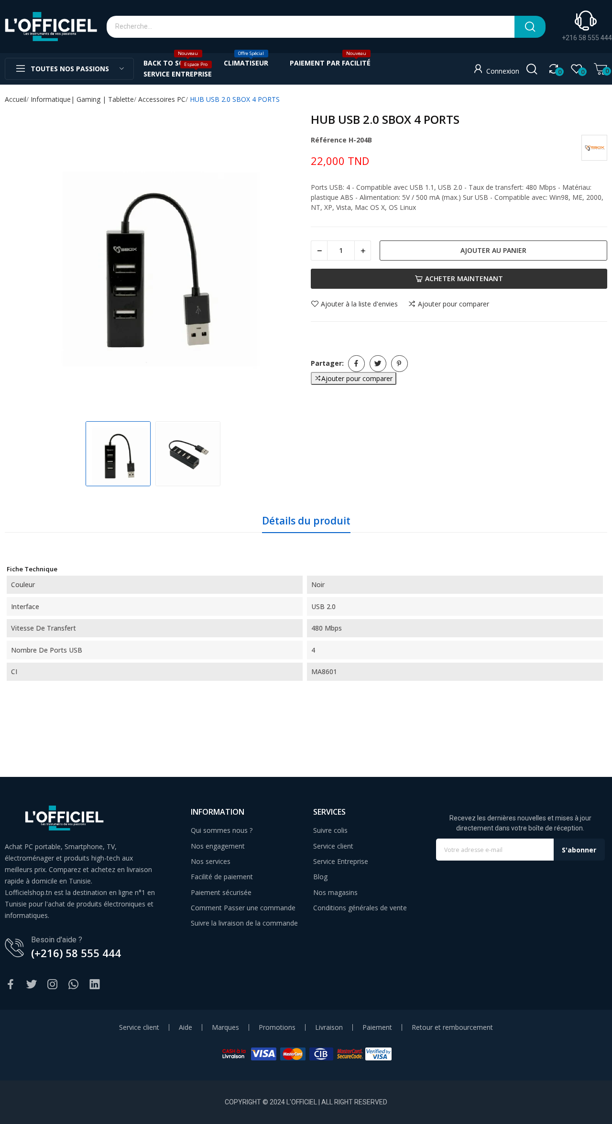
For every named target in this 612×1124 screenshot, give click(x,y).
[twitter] (31, 985)
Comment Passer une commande (243, 907)
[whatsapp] (73, 985)
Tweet (378, 363)
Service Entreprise (340, 861)
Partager (356, 363)
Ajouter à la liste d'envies (359, 304)
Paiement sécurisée (221, 892)
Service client (333, 846)
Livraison (329, 1027)
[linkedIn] (94, 985)
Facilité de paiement (222, 876)
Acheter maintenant (464, 278)
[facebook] (10, 985)
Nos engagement (218, 846)
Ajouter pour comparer (453, 304)
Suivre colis (330, 830)
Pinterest (399, 363)
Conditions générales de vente (360, 907)
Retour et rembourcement (452, 1027)
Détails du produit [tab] (306, 520)
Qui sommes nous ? (221, 830)
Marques (225, 1027)
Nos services (210, 861)
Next (284, 263)
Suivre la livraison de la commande (244, 923)
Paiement (377, 1027)
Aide (185, 1027)
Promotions (277, 1027)
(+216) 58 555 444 (76, 953)
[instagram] (52, 985)
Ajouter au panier (493, 250)
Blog (320, 876)
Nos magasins (335, 892)
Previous (22, 263)
